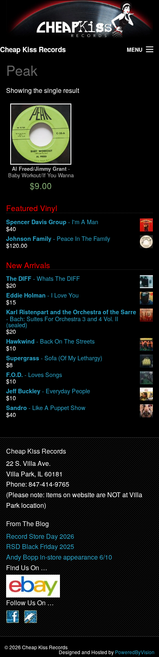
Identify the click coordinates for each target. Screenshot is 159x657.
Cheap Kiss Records (33, 49)
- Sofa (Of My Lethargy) (54, 358)
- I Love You (42, 295)
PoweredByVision (135, 651)
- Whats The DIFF (43, 278)
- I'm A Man (52, 221)
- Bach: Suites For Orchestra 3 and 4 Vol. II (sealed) (71, 318)
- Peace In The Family (58, 238)
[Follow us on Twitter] (30, 615)
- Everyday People (48, 391)
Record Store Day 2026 (40, 536)
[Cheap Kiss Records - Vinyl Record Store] (79, 19)
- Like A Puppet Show (45, 407)
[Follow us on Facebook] (12, 615)
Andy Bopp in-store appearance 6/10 (59, 557)
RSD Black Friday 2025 (40, 546)
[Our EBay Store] (33, 585)
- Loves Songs (34, 374)
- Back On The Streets (50, 341)
